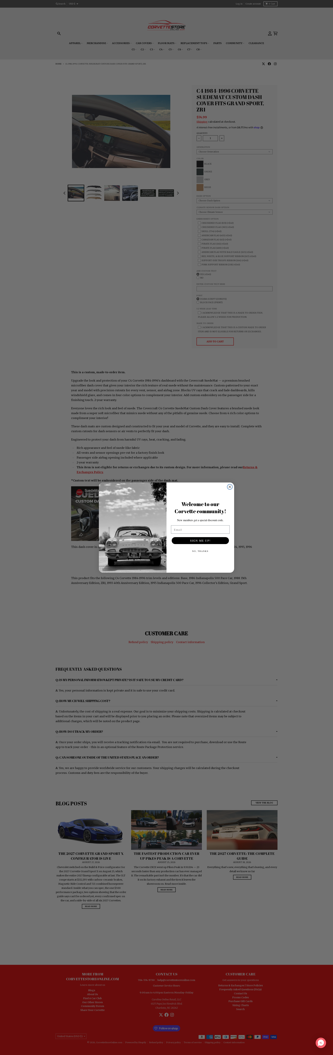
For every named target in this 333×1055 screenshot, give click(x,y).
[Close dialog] (229, 486)
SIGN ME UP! (200, 540)
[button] (321, 1043)
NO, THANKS (200, 551)
